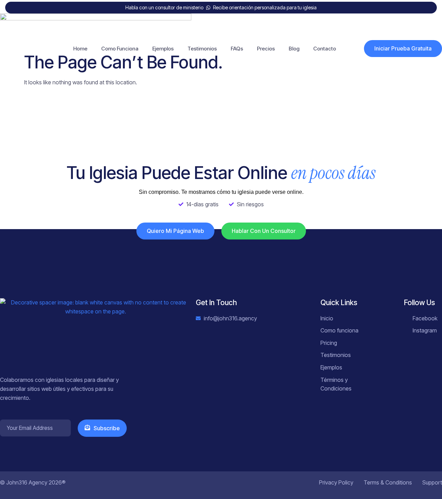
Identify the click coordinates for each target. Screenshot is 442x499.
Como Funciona (119, 48)
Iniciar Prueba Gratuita (403, 48)
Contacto (324, 48)
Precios (266, 48)
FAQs (237, 48)
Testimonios (202, 48)
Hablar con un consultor (264, 230)
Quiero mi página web (175, 230)
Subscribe (107, 428)
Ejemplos (163, 48)
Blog (294, 48)
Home (80, 48)
